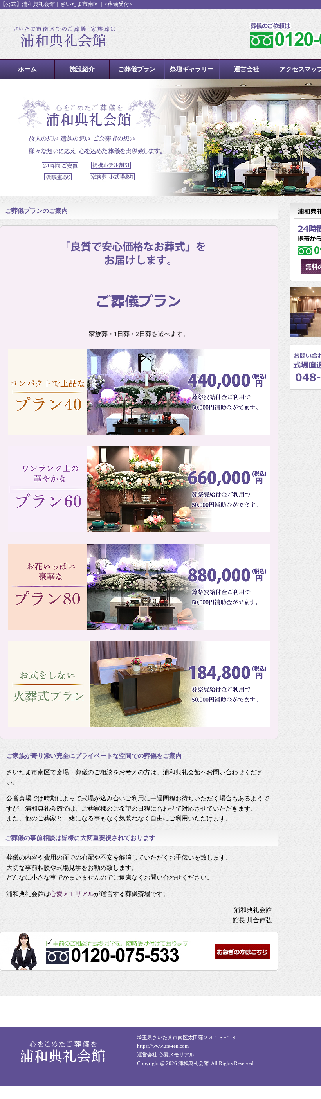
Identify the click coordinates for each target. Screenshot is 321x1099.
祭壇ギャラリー (192, 69)
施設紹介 (82, 69)
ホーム (27, 69)
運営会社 (246, 69)
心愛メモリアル (72, 893)
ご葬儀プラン (137, 69)
